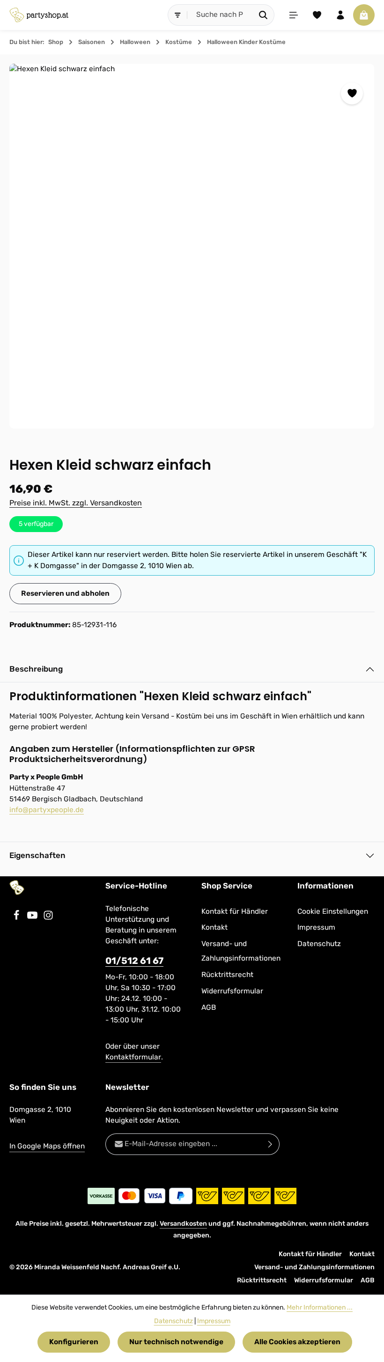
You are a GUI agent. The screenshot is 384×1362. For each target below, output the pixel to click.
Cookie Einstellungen (332, 911)
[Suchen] (263, 14)
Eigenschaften (37, 855)
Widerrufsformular (232, 991)
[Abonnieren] (270, 1144)
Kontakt (214, 927)
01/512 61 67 (134, 960)
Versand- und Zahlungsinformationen (241, 951)
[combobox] (220, 14)
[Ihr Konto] (340, 15)
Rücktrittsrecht (227, 974)
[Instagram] (48, 918)
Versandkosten (183, 1224)
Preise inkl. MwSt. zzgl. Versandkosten (75, 502)
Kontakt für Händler (234, 911)
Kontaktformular (133, 1057)
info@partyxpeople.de (46, 810)
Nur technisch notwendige (176, 1342)
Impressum (316, 927)
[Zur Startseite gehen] (38, 14)
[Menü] (293, 15)
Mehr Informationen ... (320, 1307)
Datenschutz (319, 944)
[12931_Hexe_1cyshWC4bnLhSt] (191, 246)
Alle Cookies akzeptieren (297, 1342)
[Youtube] (33, 918)
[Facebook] (17, 918)
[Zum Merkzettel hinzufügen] (352, 93)
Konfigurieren (73, 1342)
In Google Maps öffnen (47, 1146)
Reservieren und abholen (65, 593)
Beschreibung (36, 669)
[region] (192, 246)
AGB (208, 1007)
